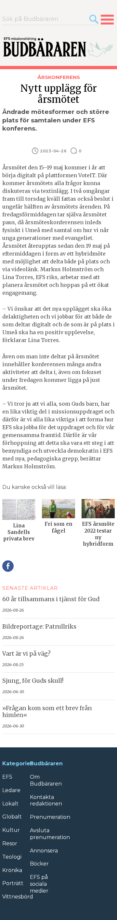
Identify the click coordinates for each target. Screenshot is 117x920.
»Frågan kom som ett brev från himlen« (47, 712)
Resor (9, 843)
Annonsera (44, 851)
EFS (7, 777)
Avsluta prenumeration (50, 833)
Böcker (39, 864)
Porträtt (12, 883)
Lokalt (10, 804)
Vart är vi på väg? (26, 653)
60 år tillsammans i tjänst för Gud (50, 599)
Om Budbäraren (46, 780)
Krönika (12, 870)
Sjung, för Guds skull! (32, 680)
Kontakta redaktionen (46, 800)
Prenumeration (50, 817)
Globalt (12, 817)
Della (8, 566)
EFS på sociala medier (39, 884)
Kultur (11, 830)
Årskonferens (58, 77)
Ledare (11, 790)
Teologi (11, 857)
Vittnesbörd (17, 897)
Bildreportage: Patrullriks (39, 626)
